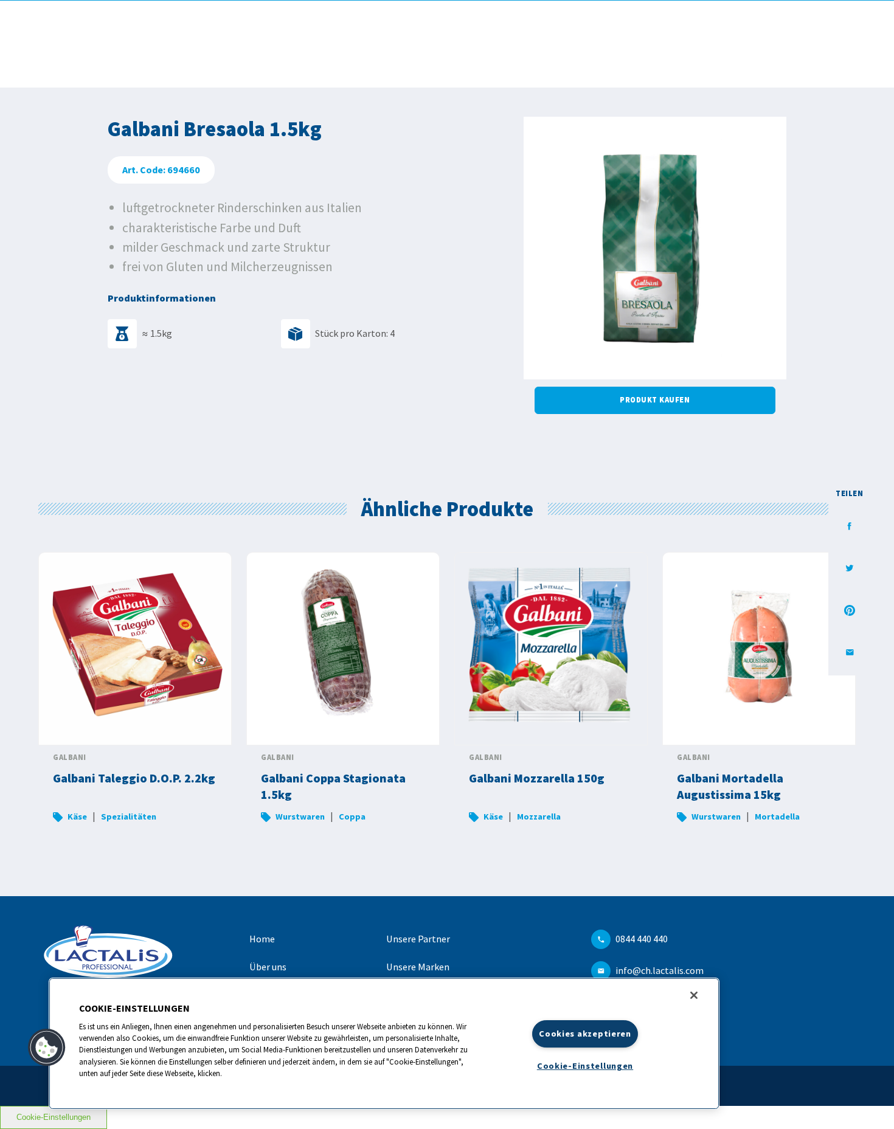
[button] (46, 1047)
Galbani (69, 757)
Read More (135, 695)
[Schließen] (694, 995)
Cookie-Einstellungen (53, 1117)
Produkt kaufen (655, 399)
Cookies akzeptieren (585, 1033)
